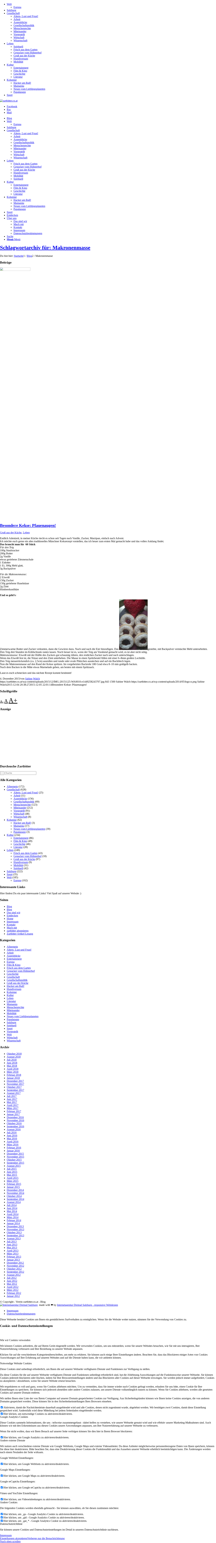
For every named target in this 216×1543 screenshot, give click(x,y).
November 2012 (15, 1265)
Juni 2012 (12, 1280)
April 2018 (12, 1068)
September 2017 (15, 1090)
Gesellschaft (13, 13)
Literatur (18, 76)
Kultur (10, 64)
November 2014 (15, 1193)
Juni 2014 (12, 1208)
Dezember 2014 (15, 1190)
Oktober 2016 (14, 1123)
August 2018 (14, 1056)
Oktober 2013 (14, 1232)
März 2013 (12, 1253)
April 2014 (12, 1214)
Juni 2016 (12, 1135)
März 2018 (12, 1071)
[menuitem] (111, 6)
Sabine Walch (32, 678)
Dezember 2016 (15, 1117)
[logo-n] (9, 100)
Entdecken (12, 915)
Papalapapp (20, 92)
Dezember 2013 (15, 1226)
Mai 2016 (12, 1138)
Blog (9, 906)
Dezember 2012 (15, 1262)
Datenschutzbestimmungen (21, 1313)
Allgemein (12, 786)
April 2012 (12, 1287)
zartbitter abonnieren (18, 930)
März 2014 (12, 1217)
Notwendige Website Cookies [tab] (16, 1363)
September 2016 (15, 1126)
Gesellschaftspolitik (24, 25)
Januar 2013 (13, 1259)
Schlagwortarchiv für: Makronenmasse (45, 248)
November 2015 (15, 1156)
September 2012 (15, 1271)
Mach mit (12, 927)
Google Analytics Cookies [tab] (14, 1416)
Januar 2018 (13, 1078)
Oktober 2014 (14, 1196)
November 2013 (15, 1229)
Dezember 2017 (15, 1081)
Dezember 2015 (15, 1153)
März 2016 (12, 1144)
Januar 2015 (13, 1187)
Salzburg (11, 10)
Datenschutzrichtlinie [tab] (11, 1523)
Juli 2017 (12, 1096)
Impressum (12, 921)
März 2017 (12, 1108)
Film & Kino (20, 70)
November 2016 (15, 1120)
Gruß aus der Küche (24, 55)
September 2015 (15, 1162)
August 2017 (14, 1093)
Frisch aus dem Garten (25, 49)
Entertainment (21, 67)
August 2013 (14, 1238)
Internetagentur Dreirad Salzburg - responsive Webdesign (87, 1305)
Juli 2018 (12, 1059)
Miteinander (20, 31)
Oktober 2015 (14, 1159)
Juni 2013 (12, 1244)
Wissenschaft (20, 40)
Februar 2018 (14, 1074)
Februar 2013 (14, 1256)
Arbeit (17, 19)
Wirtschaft (19, 37)
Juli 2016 (12, 1132)
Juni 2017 (12, 1099)
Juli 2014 (12, 1205)
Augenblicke (20, 22)
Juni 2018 (12, 1062)
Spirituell (18, 46)
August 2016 (14, 1129)
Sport (9, 95)
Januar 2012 (13, 1296)
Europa (17, 7)
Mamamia (19, 85)
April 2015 (12, 1177)
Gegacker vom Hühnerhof (28, 52)
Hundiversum (21, 58)
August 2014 (14, 1202)
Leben (10, 43)
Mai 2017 (12, 1102)
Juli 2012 (12, 1277)
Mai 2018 (12, 1065)
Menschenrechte (22, 28)
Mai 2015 (12, 1174)
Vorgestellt (19, 34)
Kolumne (12, 79)
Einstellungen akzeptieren (13, 1538)
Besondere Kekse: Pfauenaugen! (28, 525)
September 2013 (15, 1235)
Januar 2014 (13, 1223)
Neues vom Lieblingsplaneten (29, 89)
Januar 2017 (13, 1114)
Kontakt (11, 924)
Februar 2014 (14, 1220)
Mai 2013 (12, 1247)
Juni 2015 (12, 1171)
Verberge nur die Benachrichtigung (46, 1538)
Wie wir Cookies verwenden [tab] (15, 1340)
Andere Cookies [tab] (8, 1502)
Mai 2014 (12, 1211)
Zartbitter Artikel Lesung (20, 933)
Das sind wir (13, 912)
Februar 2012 (14, 1293)
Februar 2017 (14, 1111)
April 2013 (12, 1250)
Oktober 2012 (14, 1268)
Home (10, 918)
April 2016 (12, 1141)
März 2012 (12, 1290)
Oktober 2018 (14, 1053)
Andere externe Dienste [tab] (12, 1440)
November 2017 (15, 1084)
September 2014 (15, 1199)
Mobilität (18, 61)
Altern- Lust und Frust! (26, 16)
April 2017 (12, 1105)
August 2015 (14, 1165)
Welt (9, 4)
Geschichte (19, 73)
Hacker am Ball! (22, 82)
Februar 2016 (14, 1147)
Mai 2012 (12, 1283)
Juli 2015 (12, 1168)
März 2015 (12, 1181)
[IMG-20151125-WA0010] (15, 269)
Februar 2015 (14, 1184)
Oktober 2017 (14, 1087)
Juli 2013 (12, 1241)
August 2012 (14, 1274)
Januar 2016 (13, 1150)
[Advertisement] (101, 737)
